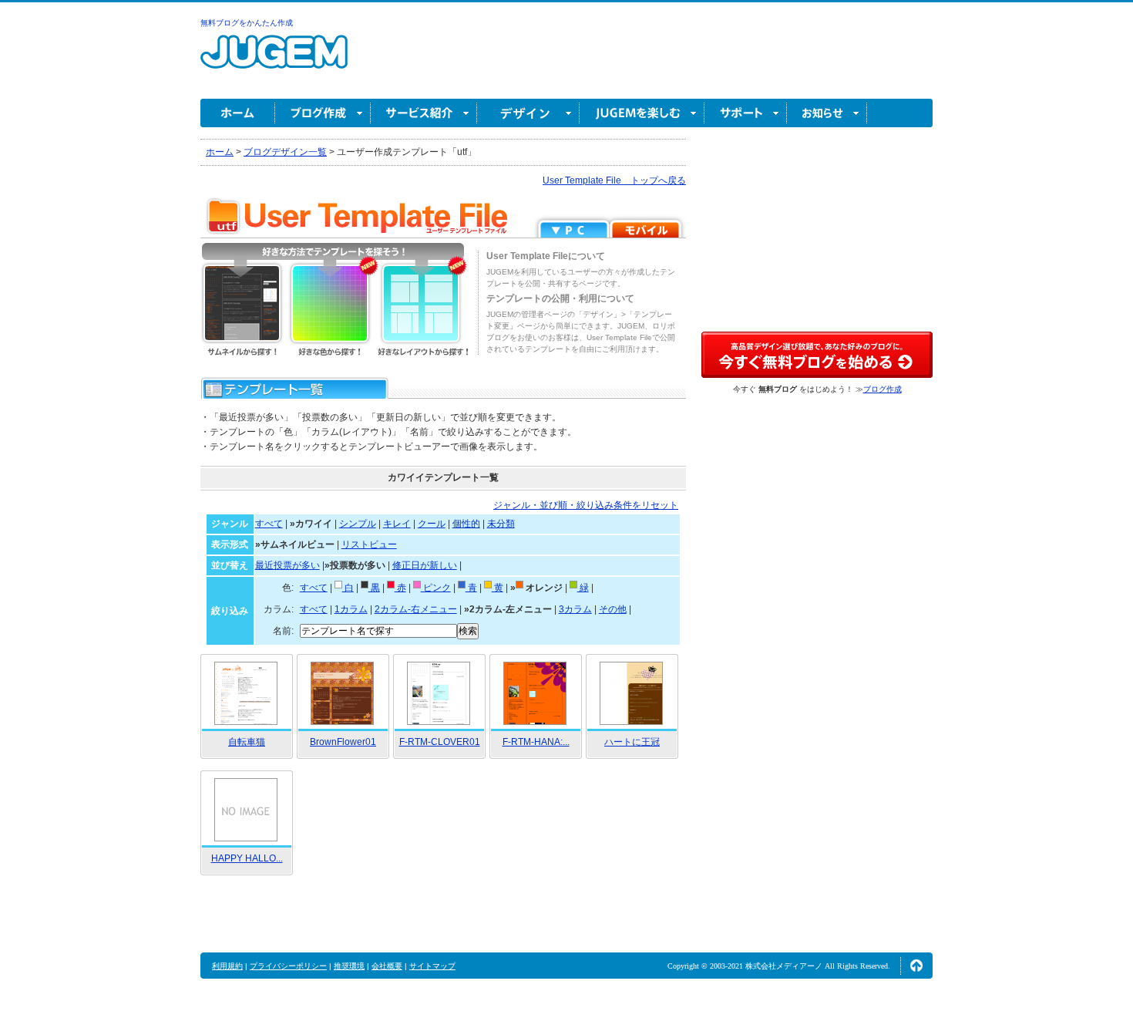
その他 (613, 609)
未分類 (501, 523)
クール (431, 523)
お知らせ (827, 113)
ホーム (237, 113)
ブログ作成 (323, 113)
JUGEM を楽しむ (642, 113)
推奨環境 (349, 966)
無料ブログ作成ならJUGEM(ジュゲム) (274, 60)
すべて (269, 523)
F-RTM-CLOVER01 (439, 742)
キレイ (397, 523)
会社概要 (387, 966)
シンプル (357, 523)
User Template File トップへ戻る (614, 180)
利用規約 (227, 966)
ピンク (436, 587)
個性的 (466, 523)
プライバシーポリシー (288, 966)
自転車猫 (246, 742)
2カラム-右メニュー (416, 609)
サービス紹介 (424, 113)
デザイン (528, 113)
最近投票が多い (287, 565)
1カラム (351, 609)
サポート (745, 113)
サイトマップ (432, 966)
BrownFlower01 (343, 742)
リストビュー (369, 544)
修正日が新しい (424, 565)
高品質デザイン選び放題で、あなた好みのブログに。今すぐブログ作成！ (817, 355)
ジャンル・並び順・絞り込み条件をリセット (585, 505)
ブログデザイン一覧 (285, 152)
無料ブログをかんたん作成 (246, 23)
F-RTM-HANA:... (536, 742)
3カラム (575, 609)
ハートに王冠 (632, 742)
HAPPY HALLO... (247, 858)
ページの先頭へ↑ (916, 965)
